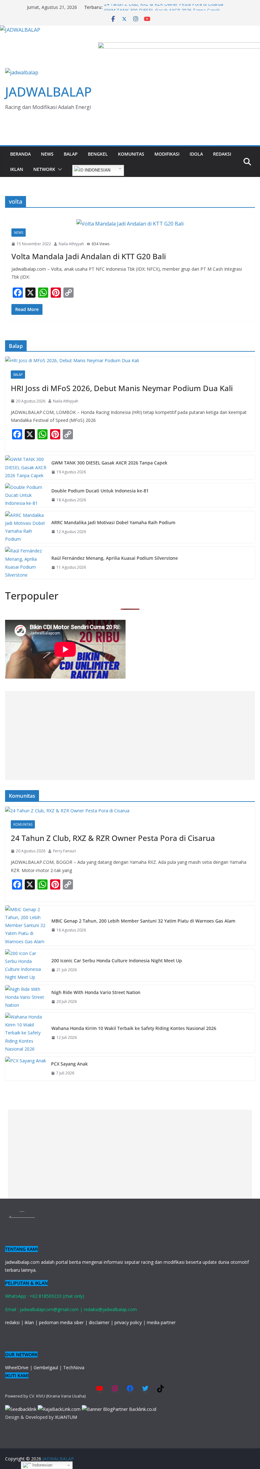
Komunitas (131, 154)
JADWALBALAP (48, 91)
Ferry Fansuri (64, 851)
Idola (196, 154)
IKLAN (16, 169)
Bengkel (98, 154)
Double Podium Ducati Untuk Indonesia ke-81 (100, 491)
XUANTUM (66, 1417)
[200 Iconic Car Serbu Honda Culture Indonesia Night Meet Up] (25, 965)
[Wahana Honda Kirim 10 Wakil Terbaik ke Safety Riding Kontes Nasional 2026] (25, 1033)
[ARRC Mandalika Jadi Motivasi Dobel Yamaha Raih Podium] (25, 527)
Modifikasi (166, 154)
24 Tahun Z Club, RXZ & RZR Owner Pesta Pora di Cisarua (163, 7)
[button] (58, 169)
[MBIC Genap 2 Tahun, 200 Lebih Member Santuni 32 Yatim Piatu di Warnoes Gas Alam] (25, 925)
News (47, 154)
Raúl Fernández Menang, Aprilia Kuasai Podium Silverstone (114, 558)
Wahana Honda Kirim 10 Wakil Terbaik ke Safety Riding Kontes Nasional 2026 (133, 1028)
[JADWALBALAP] (20, 29)
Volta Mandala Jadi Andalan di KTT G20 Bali (88, 256)
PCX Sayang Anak (69, 1064)
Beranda (20, 154)
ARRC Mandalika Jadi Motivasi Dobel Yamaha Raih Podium (113, 522)
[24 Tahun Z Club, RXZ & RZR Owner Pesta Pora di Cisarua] (130, 811)
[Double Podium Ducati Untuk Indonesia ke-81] (25, 495)
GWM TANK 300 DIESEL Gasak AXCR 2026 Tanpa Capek (109, 463)
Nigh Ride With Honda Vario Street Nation (95, 992)
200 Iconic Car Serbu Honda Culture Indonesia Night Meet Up (116, 961)
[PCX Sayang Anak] (25, 1068)
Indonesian (96, 170)
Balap (71, 154)
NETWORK (44, 169)
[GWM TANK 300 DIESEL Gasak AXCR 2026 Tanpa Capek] (25, 467)
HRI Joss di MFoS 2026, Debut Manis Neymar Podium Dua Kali (122, 388)
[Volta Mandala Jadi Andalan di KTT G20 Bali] (130, 223)
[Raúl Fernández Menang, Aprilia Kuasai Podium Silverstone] (25, 563)
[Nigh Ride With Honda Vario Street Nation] (25, 997)
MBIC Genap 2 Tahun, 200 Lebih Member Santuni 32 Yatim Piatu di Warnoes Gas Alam (143, 921)
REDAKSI (222, 154)
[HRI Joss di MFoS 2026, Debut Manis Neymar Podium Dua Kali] (130, 360)
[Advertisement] (130, 735)
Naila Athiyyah (71, 244)
